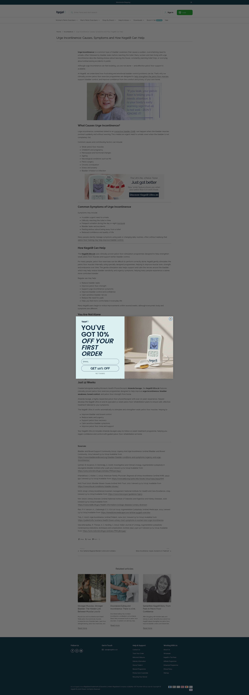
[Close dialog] (170, 319)
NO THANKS (100, 373)
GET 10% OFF (100, 368)
